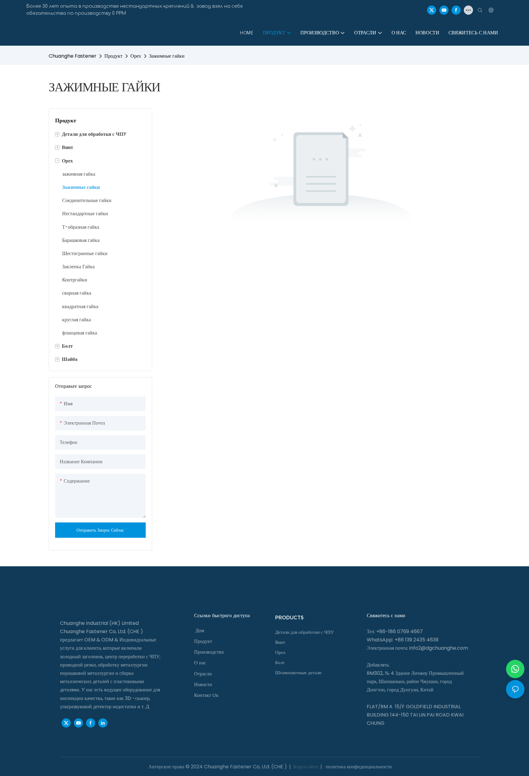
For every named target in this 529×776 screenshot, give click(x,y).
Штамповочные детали (298, 673)
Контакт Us (206, 695)
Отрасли (203, 674)
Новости (203, 684)
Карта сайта (305, 766)
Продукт (113, 55)
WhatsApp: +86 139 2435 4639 (402, 639)
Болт (280, 662)
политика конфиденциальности (358, 766)
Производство (209, 652)
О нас (200, 662)
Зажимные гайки (167, 55)
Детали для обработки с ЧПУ (304, 632)
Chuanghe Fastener (72, 55)
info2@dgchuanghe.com (438, 648)
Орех (135, 55)
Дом (199, 630)
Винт (280, 642)
